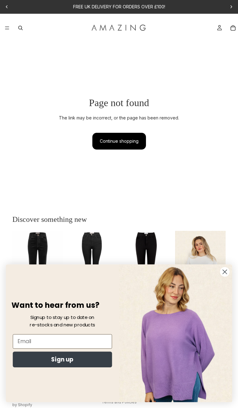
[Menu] (7, 28)
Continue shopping (119, 141)
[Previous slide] (7, 7)
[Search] (20, 28)
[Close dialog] (225, 272)
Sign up (62, 359)
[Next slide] (231, 7)
